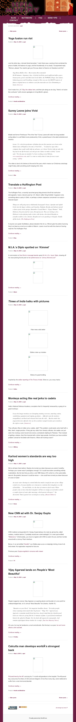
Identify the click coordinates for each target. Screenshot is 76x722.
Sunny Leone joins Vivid (23, 110)
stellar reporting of (30, 380)
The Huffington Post (27, 219)
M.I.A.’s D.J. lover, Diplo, (50, 255)
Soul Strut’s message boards (28, 255)
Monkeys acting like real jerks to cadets (32, 398)
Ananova (27, 423)
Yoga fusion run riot (20, 38)
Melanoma (12, 537)
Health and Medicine (19, 101)
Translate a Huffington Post (24, 184)
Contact (15, 20)
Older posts (12, 31)
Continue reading (14, 97)
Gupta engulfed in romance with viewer (30, 551)
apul (21, 26)
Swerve (19, 85)
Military (16, 447)
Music (15, 292)
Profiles (16, 637)
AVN (20, 159)
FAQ (40, 18)
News (15, 504)
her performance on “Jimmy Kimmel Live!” (42, 258)
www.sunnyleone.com (19, 156)
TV (14, 561)
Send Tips (52, 18)
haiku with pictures (28, 301)
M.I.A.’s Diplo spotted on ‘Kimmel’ (28, 247)
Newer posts (63, 31)
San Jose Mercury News (50, 620)
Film (15, 175)
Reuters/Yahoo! (50, 495)
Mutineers (27, 18)
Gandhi (26, 544)
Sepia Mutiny (12, 14)
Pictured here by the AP (15, 676)
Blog (13, 18)
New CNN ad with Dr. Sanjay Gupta (29, 513)
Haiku (15, 389)
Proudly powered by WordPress (38, 718)
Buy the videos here (29, 89)
